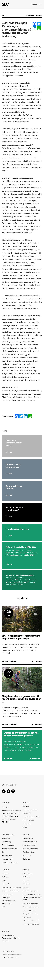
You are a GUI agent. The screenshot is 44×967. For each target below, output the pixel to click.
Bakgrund (26, 884)
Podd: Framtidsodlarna (31, 817)
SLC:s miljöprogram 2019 (32, 894)
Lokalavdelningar (29, 910)
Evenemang (27, 813)
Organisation (28, 873)
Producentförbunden (31, 907)
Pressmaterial (7, 894)
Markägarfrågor (29, 845)
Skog (4, 852)
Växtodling (6, 838)
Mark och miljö (7, 859)
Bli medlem (27, 917)
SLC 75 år (26, 877)
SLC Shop (5, 873)
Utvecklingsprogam (30, 891)
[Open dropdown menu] (41, 4)
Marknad (5, 884)
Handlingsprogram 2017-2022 (32, 899)
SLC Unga (26, 859)
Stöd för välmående (30, 848)
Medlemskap (28, 838)
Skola (4, 880)
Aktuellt (26, 803)
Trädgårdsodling (8, 845)
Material (5, 870)
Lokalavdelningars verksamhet (9, 902)
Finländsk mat (7, 855)
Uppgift (26, 880)
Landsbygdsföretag (9, 862)
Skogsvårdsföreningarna (32, 914)
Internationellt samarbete (32, 921)
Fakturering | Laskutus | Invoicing (10, 939)
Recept (25, 827)
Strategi (26, 887)
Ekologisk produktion (9, 848)
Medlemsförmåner (30, 842)
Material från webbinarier (11, 887)
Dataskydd (6, 898)
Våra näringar (8, 835)
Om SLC (26, 870)
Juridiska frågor (29, 852)
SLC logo (5, 877)
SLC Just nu (27, 855)
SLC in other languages (31, 924)
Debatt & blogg (28, 820)
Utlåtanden (8, 758)
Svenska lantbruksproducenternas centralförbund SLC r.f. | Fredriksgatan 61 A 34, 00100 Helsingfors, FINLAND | (11, 815)
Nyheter (5, 15)
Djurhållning (6, 842)
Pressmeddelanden (9, 661)
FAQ (3, 907)
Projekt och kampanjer (10, 891)
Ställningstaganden (30, 903)
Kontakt (5, 803)
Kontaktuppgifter (8, 935)
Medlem (26, 835)
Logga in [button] (34, 4)
